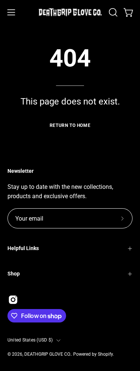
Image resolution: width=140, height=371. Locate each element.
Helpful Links (23, 248)
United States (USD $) (30, 340)
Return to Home (70, 125)
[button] (112, 12)
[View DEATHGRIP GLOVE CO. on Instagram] (13, 299)
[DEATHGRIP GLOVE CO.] (70, 12)
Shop (13, 274)
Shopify (105, 354)
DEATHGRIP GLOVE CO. (47, 354)
